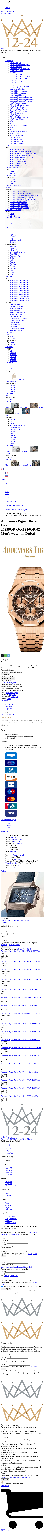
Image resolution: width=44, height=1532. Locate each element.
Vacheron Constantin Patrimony (21, 97)
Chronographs (15, 324)
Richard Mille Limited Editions (21, 79)
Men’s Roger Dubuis (17, 107)
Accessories (9, 365)
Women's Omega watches (19, 206)
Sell (6, 415)
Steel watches (15, 310)
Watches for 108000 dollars (19, 298)
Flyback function (11, 863)
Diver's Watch (15, 322)
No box (14, 1452)
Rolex (12, 248)
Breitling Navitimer (17, 141)
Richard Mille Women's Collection (22, 77)
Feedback (4, 55)
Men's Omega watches (18, 163)
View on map (5, 728)
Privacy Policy (33, 1254)
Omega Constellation (17, 89)
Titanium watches (16, 308)
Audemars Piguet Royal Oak (20, 69)
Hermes (12, 226)
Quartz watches (15, 316)
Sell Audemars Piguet (8, 820)
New (11, 238)
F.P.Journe (17, 413)
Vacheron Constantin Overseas (21, 101)
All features (5, 701)
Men (11, 121)
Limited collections (16, 71)
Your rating (5, 932)
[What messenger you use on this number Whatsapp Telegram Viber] (15, 1269)
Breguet (13, 246)
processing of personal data (10, 945)
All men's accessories (13, 186)
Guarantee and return (12, 1186)
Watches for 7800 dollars (19, 288)
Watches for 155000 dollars (19, 300)
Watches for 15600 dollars (19, 290)
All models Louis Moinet (19, 117)
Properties (9, 823)
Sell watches (25, 451)
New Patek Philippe (17, 95)
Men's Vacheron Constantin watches (23, 153)
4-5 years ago (30, 1461)
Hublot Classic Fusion (18, 83)
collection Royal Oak (23, 949)
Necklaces (13, 361)
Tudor (12, 258)
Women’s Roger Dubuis (18, 109)
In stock (13, 73)
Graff (12, 171)
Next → (9, 1438)
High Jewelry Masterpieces (19, 125)
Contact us (9, 705)
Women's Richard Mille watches (21, 194)
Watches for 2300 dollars (19, 282)
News (7, 1193)
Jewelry (8, 335)
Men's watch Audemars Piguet (16, 510)
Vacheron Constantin (17, 252)
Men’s (9, 699)
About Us (8, 1168)
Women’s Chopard (16, 135)
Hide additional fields (24, 1267)
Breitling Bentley (16, 139)
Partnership (9, 1172)
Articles (8, 825)
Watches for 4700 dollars (19, 286)
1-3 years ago (17, 1461)
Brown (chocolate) (19, 855)
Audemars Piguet (16, 256)
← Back (4, 1446)
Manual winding (16, 314)
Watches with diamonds (18, 318)
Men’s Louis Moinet (17, 119)
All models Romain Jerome (19, 105)
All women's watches (13, 210)
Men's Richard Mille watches (20, 151)
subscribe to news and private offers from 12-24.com (22, 1286)
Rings (12, 351)
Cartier (12, 179)
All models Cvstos (16, 113)
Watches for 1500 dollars (19, 280)
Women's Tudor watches (18, 202)
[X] (2, 655)
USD (3, 480)
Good (31, 1444)
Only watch (34, 1452)
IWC (11, 274)
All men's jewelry (11, 175)
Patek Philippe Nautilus (18, 91)
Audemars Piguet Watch (14, 505)
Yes (18, 865)
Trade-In (8, 451)
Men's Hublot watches (18, 161)
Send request (6, 1289)
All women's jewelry (12, 218)
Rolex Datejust (15, 63)
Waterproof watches (17, 320)
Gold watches (15, 304)
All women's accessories (14, 228)
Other (27, 1436)
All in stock (9, 459)
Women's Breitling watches (19, 208)
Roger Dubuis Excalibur (18, 111)
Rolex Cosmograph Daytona (20, 65)
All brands (9, 61)
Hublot (12, 260)
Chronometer (14, 326)
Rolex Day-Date (16, 67)
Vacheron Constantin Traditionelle (22, 99)
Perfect (23, 1444)
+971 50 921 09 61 (8, 11)
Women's (13, 236)
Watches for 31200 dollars (19, 292)
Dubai (7, 8)
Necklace (13, 355)
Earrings (13, 353)
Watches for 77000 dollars (19, 296)
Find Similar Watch (8, 678)
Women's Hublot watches (19, 204)
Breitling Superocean (17, 143)
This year (6, 1461)
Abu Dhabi (14, 1276)
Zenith (12, 272)
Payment (8, 709)
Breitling (13, 264)
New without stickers (10, 1444)
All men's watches (11, 167)
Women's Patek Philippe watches (21, 198)
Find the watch (10, 1223)
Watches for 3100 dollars (19, 284)
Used (38, 1444)
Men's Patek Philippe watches (20, 155)
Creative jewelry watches (19, 131)
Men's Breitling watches (18, 165)
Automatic (17, 859)
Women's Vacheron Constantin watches (24, 196)
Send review (6, 947)
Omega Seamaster (16, 85)
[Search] (28, 53)
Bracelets (13, 357)
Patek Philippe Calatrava (18, 93)
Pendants (13, 359)
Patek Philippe (15, 254)
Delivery (8, 707)
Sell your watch (15, 240)
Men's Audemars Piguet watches (21, 157)
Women (12, 123)
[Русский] (6, 476)
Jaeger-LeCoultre (16, 1436)
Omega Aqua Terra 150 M (19, 87)
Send (3, 1256)
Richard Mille (15, 250)
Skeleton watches (16, 331)
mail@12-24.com (7, 13)
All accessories (10, 381)
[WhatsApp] (5, 655)
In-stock (13, 232)
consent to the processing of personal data (15, 1477)
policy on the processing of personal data (19, 1233)
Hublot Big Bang (16, 81)
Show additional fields (9, 1267)
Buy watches (10, 1217)
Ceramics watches (16, 306)
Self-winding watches (17, 312)
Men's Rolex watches (17, 149)
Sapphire (13, 851)
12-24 (7, 497)
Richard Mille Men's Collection (21, 75)
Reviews (8, 827)
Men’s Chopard (15, 133)
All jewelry (9, 363)
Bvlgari (12, 173)
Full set (5, 1452)
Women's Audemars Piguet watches (22, 200)
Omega (12, 183)
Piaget (12, 270)
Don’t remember (16, 1463)
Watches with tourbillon (18, 328)
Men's (12, 234)
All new (8, 401)
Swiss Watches (10, 501)
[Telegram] (8, 655)
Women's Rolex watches (18, 192)
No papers (23, 1452)
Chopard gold (15, 137)
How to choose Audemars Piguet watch (15, 920)
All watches (9, 333)
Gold (13, 867)
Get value (5, 1479)
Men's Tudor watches (17, 159)
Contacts (8, 1170)
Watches (8, 230)
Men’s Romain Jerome (18, 103)
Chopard (13, 181)
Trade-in (13, 242)
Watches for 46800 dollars (19, 294)
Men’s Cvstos (15, 115)
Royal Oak (12, 695)
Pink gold (14, 697)
